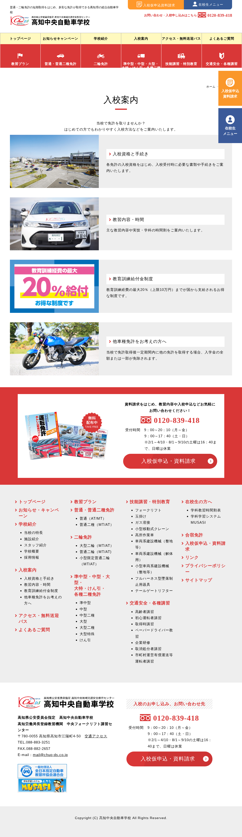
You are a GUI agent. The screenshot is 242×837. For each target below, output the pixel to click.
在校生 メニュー (230, 130)
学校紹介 (101, 38)
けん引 (85, 640)
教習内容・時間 (128, 219)
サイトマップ (198, 580)
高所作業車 (144, 535)
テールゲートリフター (154, 591)
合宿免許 (194, 535)
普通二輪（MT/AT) (96, 552)
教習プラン (20, 64)
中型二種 (87, 615)
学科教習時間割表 (206, 510)
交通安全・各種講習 (222, 64)
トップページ (20, 38)
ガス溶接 (142, 522)
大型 (83, 621)
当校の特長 (33, 533)
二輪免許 (101, 64)
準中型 (85, 603)
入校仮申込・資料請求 (168, 461)
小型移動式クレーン (152, 529)
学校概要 (31, 551)
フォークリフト (148, 510)
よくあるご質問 (221, 38)
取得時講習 (144, 624)
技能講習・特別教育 (181, 64)
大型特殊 (87, 634)
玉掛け (141, 516)
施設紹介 (31, 539)
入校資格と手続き (131, 154)
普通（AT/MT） (93, 518)
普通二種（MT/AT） (97, 525)
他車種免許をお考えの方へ (140, 341)
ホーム (211, 86)
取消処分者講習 (148, 649)
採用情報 (31, 557)
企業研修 (142, 643)
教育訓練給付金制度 (133, 278)
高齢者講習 (144, 612)
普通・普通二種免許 (61, 64)
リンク (192, 557)
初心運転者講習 (148, 618)
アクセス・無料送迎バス (181, 38)
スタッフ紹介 (35, 545)
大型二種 (87, 627)
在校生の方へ (198, 501)
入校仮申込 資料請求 (230, 93)
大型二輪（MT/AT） (97, 546)
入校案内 (141, 38)
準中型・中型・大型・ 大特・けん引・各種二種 (141, 65)
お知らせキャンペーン (60, 38)
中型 (83, 609)
